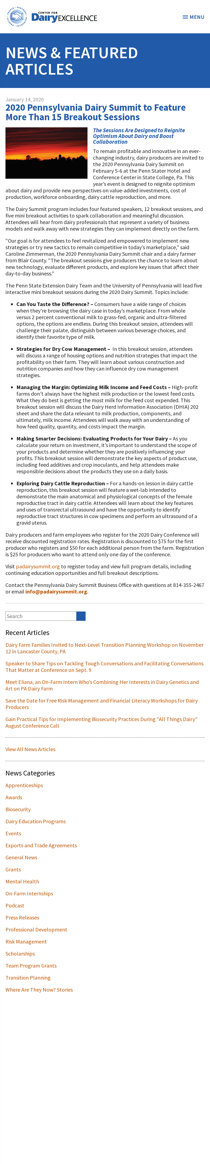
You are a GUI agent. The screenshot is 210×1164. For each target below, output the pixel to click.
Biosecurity (18, 809)
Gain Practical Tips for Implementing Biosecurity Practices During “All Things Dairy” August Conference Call (101, 722)
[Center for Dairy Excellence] (52, 16)
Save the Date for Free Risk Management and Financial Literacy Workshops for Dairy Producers (101, 703)
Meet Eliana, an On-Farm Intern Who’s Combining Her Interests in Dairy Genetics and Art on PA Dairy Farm (102, 685)
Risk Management (26, 941)
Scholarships (20, 953)
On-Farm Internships (29, 893)
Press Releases (22, 917)
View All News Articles (30, 749)
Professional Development (36, 929)
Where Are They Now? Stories (39, 989)
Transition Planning (28, 977)
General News (21, 857)
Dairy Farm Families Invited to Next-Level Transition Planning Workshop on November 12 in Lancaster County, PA (104, 648)
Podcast (14, 905)
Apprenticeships (24, 785)
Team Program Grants (31, 965)
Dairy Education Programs (35, 821)
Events (13, 833)
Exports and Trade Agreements (41, 845)
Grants (13, 869)
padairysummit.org (38, 566)
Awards (13, 797)
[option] (51, 16)
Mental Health (22, 881)
